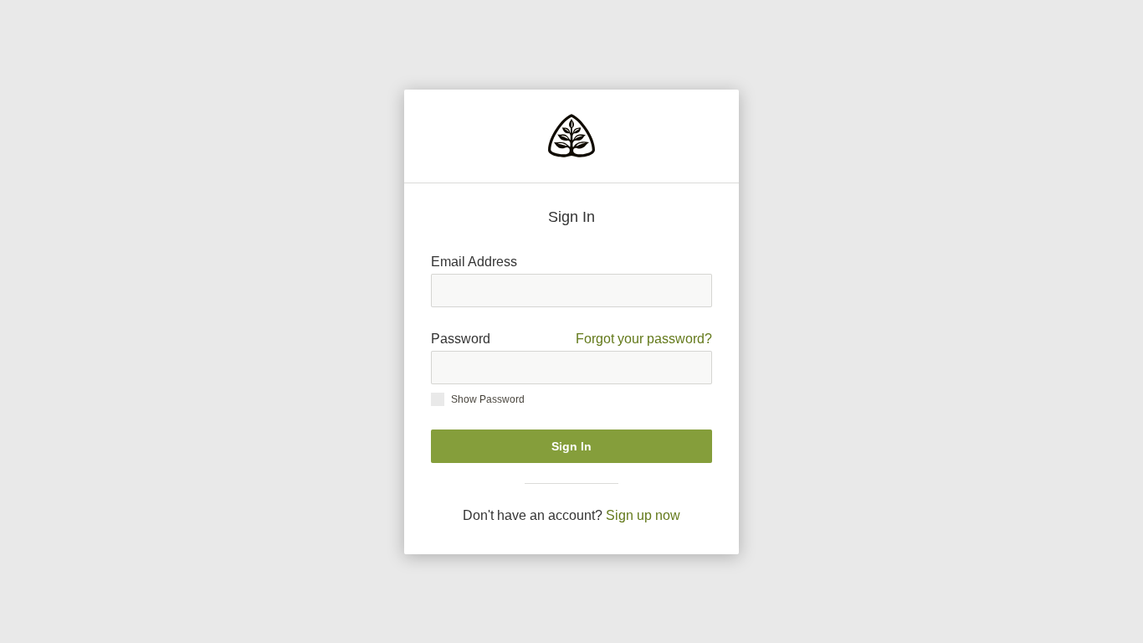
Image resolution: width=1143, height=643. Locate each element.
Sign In (571, 446)
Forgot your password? (644, 339)
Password (571, 339)
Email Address (474, 262)
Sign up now (643, 515)
